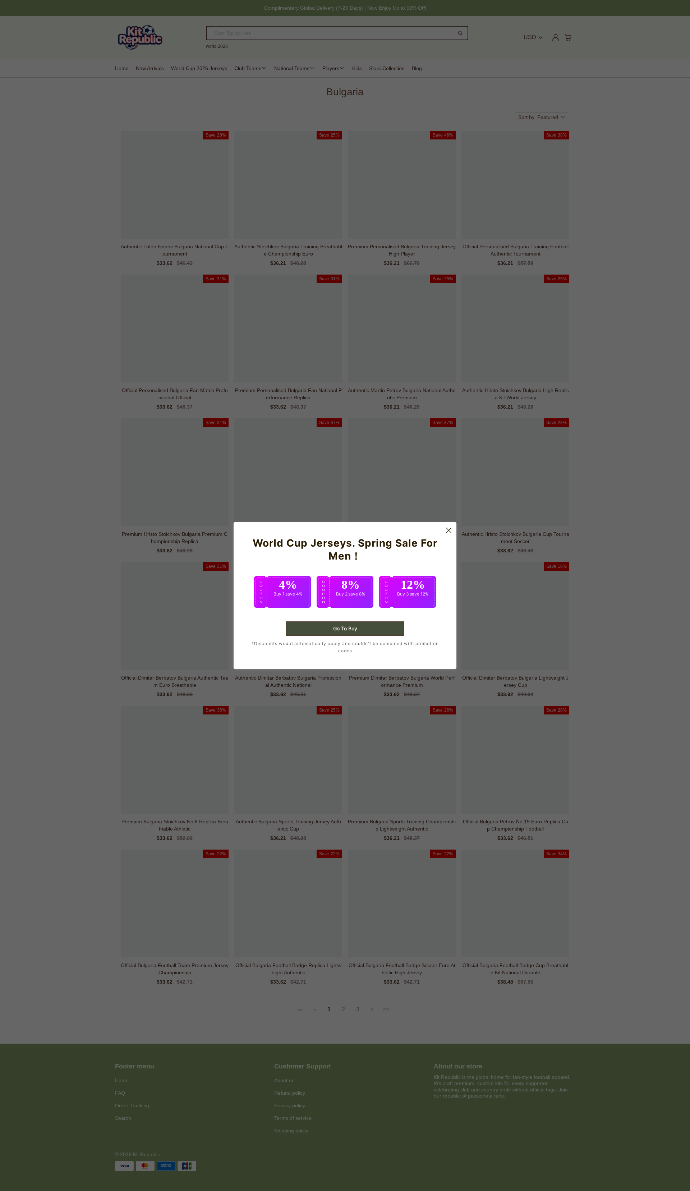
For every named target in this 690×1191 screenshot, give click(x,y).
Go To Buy (345, 628)
